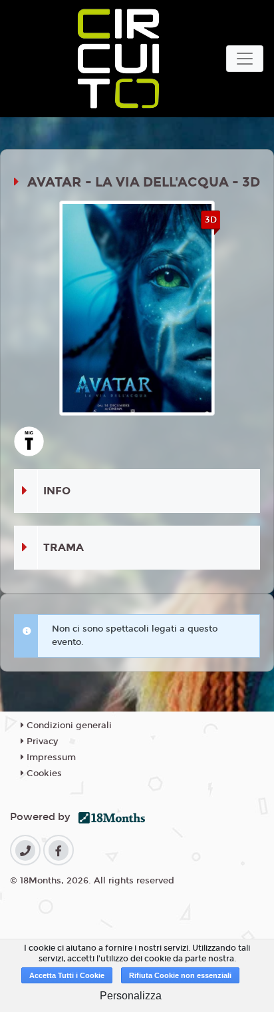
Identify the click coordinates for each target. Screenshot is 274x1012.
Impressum (50, 757)
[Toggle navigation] (244, 58)
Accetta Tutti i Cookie (66, 975)
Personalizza (131, 995)
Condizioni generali (68, 725)
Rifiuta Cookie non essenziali (180, 975)
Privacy (41, 741)
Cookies (43, 773)
